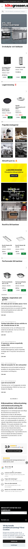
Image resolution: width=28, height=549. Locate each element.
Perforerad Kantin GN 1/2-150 (7, 282)
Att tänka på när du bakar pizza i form (14, 304)
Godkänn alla (14, 541)
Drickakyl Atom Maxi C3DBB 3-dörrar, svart (6, 69)
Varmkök (21, 156)
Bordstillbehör (21, 141)
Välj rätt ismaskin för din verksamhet (13, 365)
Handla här (6, 34)
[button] (4, 29)
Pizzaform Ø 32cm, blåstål (5, 109)
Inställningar (14, 545)
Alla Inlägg (13, 398)
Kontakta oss (5, 520)
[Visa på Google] (2, 467)
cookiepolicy (19, 537)
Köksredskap (7, 156)
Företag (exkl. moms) (15, 1)
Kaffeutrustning (7, 141)
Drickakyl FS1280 (20, 67)
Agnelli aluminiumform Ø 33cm (20, 107)
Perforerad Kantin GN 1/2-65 (20, 282)
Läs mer (4, 77)
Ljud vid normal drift (8, 383)
